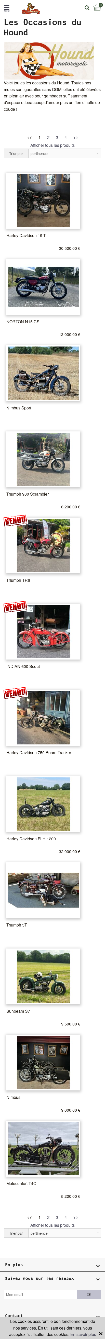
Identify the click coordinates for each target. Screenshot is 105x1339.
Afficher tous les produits (52, 145)
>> (75, 137)
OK (89, 1294)
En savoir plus (83, 1334)
